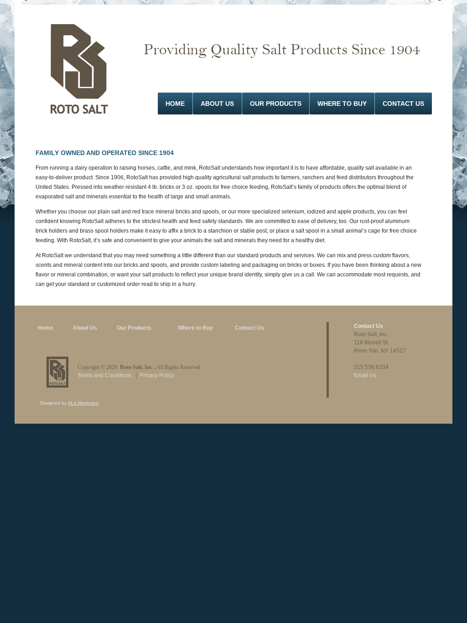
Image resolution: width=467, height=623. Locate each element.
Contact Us (403, 103)
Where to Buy (195, 328)
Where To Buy (342, 103)
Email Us (365, 375)
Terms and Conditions (105, 375)
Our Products (275, 103)
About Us (217, 103)
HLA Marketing (83, 402)
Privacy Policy (157, 375)
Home (175, 103)
